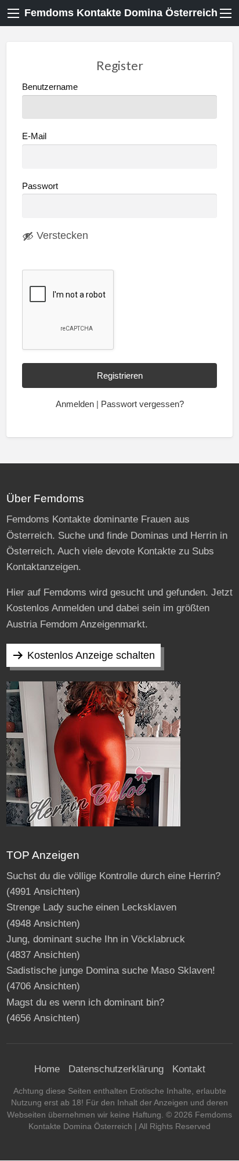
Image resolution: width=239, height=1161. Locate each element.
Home (47, 1069)
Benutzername (50, 87)
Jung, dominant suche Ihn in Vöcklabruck (95, 939)
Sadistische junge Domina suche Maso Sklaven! (110, 970)
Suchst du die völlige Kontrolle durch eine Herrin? (113, 875)
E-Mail (34, 136)
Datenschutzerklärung (116, 1069)
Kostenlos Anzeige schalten (91, 655)
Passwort (40, 186)
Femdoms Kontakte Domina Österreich (121, 13)
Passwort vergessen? (142, 404)
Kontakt (188, 1069)
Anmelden (75, 404)
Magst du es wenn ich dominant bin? (85, 1002)
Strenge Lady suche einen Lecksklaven (91, 907)
